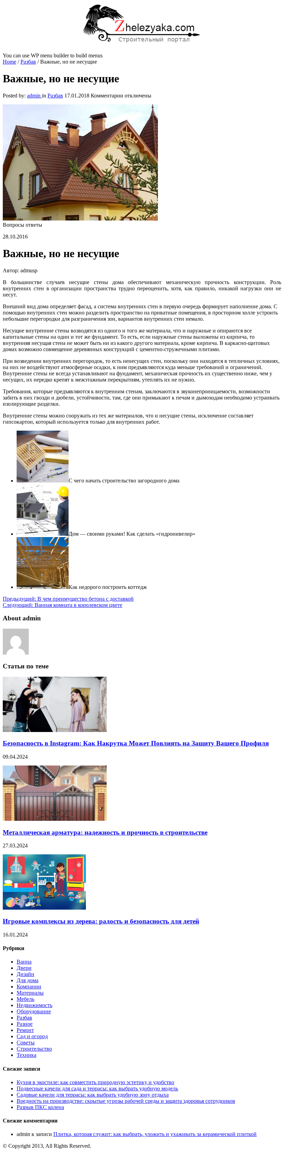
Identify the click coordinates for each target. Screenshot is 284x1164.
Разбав (28, 62)
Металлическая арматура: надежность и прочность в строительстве (105, 832)
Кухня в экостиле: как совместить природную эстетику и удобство (95, 1082)
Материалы (30, 993)
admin (34, 95)
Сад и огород (32, 1036)
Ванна (24, 962)
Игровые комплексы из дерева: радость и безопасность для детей (101, 921)
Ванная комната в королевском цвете (62, 605)
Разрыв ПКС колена (40, 1107)
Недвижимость (34, 1005)
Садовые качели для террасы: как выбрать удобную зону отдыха (93, 1095)
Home (9, 62)
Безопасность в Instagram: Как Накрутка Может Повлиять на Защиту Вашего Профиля (136, 743)
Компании (29, 986)
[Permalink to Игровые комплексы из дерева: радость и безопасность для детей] (44, 908)
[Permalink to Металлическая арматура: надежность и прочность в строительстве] (55, 819)
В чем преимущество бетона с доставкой (68, 599)
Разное (25, 1024)
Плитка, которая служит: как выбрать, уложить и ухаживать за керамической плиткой (155, 1134)
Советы (26, 1042)
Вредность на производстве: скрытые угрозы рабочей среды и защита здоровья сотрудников (126, 1101)
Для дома (27, 980)
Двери (24, 968)
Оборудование (34, 1011)
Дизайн (25, 974)
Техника (26, 1055)
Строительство (34, 1049)
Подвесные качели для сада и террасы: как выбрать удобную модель (97, 1088)
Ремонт (25, 1030)
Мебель (25, 999)
